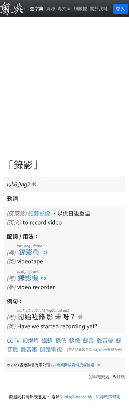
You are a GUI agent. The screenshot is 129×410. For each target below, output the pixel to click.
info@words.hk (78, 396)
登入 (120, 8)
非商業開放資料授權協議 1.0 (76, 364)
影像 (44, 213)
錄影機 (28, 277)
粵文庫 (64, 8)
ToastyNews (98, 349)
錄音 (88, 340)
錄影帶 (29, 252)
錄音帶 (105, 340)
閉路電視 (51, 349)
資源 (50, 8)
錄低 (60, 340)
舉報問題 (101, 376)
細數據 (80, 8)
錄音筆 (29, 349)
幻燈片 (30, 340)
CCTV (13, 340)
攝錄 (47, 340)
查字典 (36, 8)
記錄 (33, 213)
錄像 (74, 340)
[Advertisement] (64, 91)
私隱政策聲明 (108, 396)
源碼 (121, 376)
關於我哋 (99, 8)
